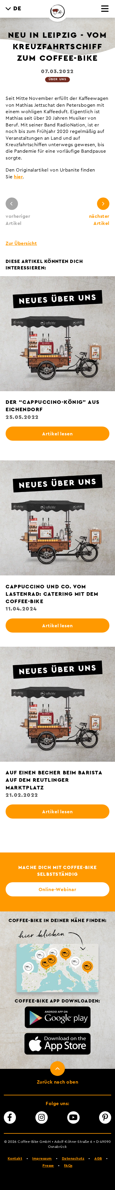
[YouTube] (73, 1117)
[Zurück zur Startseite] (57, 11)
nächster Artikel (99, 220)
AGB (98, 1158)
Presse (48, 1165)
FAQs (68, 1165)
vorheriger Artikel (18, 220)
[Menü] (105, 9)
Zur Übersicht (21, 243)
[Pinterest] (105, 1117)
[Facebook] (10, 1117)
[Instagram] (41, 1117)
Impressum (42, 1158)
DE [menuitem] (17, 8)
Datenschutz (73, 1158)
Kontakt (15, 1158)
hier (18, 177)
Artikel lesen (57, 434)
